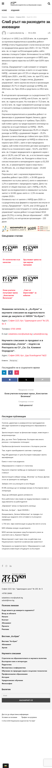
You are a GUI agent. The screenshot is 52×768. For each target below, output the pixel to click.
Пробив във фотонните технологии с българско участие (24, 446)
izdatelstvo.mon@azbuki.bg (20, 334)
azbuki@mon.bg (40, 334)
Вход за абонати (9, 613)
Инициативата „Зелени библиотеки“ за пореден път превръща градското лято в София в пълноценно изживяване (22, 517)
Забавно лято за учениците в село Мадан (18, 484)
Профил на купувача (29, 717)
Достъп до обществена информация (15, 714)
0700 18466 (16, 329)
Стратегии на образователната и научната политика (24, 658)
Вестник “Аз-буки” (10, 641)
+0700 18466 (7, 593)
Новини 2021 (20, 17)
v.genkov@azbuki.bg (16, 33)
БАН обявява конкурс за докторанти (16, 528)
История (5, 677)
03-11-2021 (32, 33)
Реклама (5, 629)
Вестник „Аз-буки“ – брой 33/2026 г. (16, 510)
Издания (15, 10)
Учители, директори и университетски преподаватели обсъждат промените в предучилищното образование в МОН (24, 425)
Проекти (5, 626)
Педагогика (6, 665)
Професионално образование (15, 674)
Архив (4, 648)
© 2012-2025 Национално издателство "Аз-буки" (18, 721)
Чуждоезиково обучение (12, 680)
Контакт (5, 620)
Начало (4, 17)
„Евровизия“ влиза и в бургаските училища (19, 506)
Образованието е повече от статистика (17, 466)
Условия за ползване (9, 717)
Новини (11, 17)
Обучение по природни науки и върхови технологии (24, 671)
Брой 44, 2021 (32, 17)
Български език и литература (14, 661)
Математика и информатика (14, 668)
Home (4, 10)
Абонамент (6, 623)
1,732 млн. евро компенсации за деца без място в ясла (24, 524)
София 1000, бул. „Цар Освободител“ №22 (27, 355)
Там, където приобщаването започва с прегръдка (21, 450)
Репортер (13, 360)
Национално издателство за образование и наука (26, 5)
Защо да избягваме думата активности (17, 495)
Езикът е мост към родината (13, 461)
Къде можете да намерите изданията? (18, 610)
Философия (7, 683)
